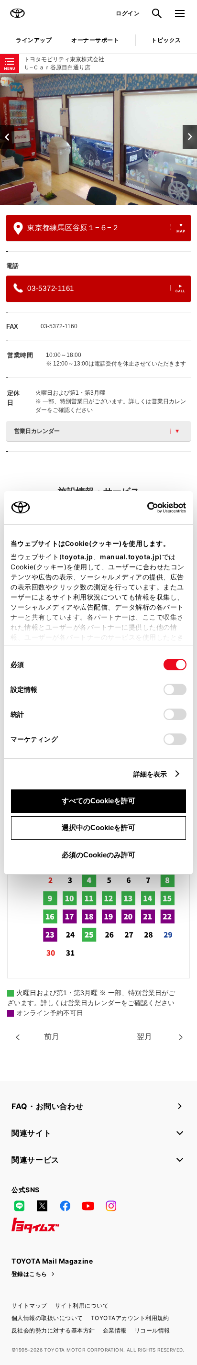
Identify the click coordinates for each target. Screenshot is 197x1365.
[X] (42, 1206)
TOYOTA (17, 13)
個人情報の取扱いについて (47, 1317)
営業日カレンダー (37, 431)
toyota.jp (77, 557)
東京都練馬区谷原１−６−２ (73, 227)
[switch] (175, 689)
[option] (98, 139)
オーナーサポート (95, 40)
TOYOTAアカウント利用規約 (130, 1317)
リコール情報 (152, 1330)
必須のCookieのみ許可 (98, 855)
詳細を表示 (150, 774)
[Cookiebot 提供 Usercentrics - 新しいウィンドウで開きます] (144, 507)
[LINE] (19, 1206)
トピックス (166, 40)
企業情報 (115, 1330)
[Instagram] (111, 1206)
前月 (51, 1036)
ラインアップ (34, 40)
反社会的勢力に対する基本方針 (53, 1330)
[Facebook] (65, 1206)
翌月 (144, 1036)
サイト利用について (82, 1305)
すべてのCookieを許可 (98, 801)
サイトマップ (29, 1305)
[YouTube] (88, 1206)
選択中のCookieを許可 (98, 827)
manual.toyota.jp (129, 557)
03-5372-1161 (50, 288)
